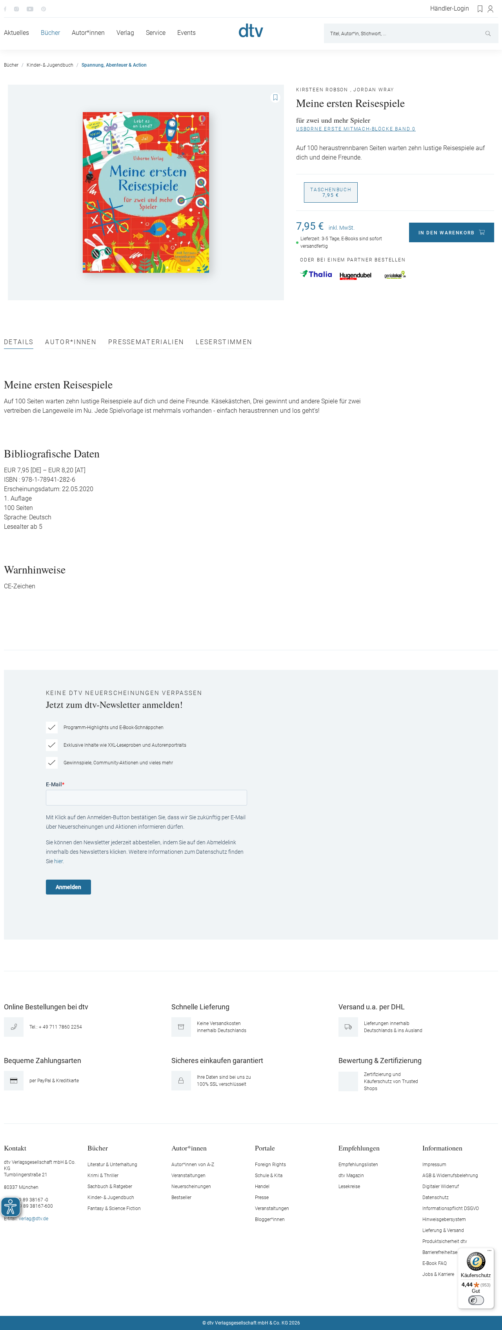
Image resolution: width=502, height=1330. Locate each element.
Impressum (434, 1164)
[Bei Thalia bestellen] (316, 274)
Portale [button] (265, 1147)
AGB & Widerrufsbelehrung (450, 1175)
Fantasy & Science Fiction (114, 1208)
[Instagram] (16, 8)
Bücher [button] (97, 1147)
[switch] (476, 1300)
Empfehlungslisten (358, 1164)
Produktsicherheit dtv (444, 1241)
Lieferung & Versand (443, 1230)
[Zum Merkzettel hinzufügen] (275, 98)
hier (58, 861)
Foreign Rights (270, 1164)
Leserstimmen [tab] (224, 342)
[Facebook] (5, 8)
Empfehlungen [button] (359, 1147)
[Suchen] (489, 33)
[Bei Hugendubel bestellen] (355, 276)
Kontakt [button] (15, 1147)
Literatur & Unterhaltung (112, 1164)
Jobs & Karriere (438, 1274)
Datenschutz (435, 1197)
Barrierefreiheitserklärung (448, 1252)
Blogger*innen (270, 1219)
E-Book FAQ (434, 1263)
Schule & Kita (268, 1175)
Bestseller (181, 1197)
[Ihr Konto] (490, 9)
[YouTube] (30, 8)
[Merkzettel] (480, 9)
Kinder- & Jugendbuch (110, 1197)
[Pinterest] (43, 8)
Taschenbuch (330, 192)
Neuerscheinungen (191, 1186)
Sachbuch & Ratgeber (109, 1186)
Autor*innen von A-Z (192, 1164)
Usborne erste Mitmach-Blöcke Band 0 (356, 129)
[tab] (18, 344)
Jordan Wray (373, 90)
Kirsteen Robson (322, 90)
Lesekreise (349, 1186)
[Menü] (489, 1252)
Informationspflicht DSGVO (450, 1208)
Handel (262, 1186)
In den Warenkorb (446, 233)
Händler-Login (449, 8)
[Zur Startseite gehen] (251, 30)
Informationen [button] (442, 1147)
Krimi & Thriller (102, 1175)
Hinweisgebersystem (444, 1219)
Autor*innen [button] (189, 1147)
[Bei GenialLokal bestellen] (395, 275)
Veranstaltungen (188, 1175)
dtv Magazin (351, 1175)
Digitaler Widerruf (440, 1186)
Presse (262, 1197)
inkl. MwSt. (342, 228)
